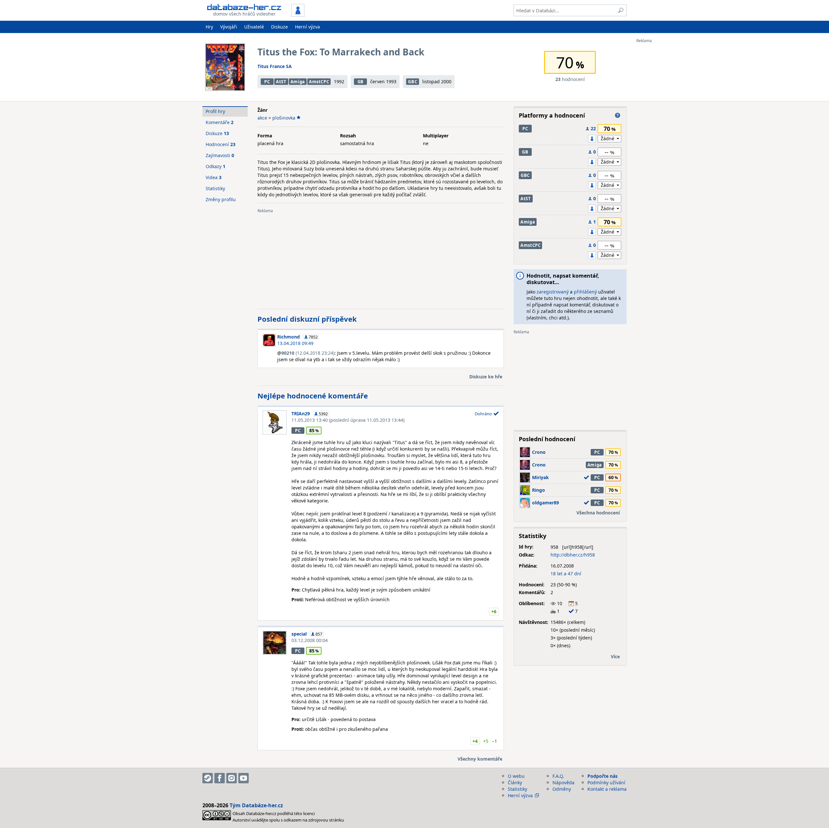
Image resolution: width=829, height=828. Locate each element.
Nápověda (563, 782)
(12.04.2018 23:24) (308, 353)
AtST (281, 82)
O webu (516, 776)
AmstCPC (319, 82)
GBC (412, 82)
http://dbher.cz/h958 (573, 555)
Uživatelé (254, 27)
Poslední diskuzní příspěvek (307, 319)
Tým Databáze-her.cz (256, 805)
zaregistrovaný (553, 292)
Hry (209, 27)
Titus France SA (274, 66)
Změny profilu (221, 199)
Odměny (561, 789)
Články (515, 782)
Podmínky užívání (606, 782)
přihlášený (585, 292)
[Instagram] (231, 778)
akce (262, 118)
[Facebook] (219, 778)
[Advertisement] (662, 140)
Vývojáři (228, 27)
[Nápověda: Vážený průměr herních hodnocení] (617, 115)
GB (361, 82)
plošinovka (283, 118)
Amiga (297, 82)
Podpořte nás (602, 776)
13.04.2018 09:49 (295, 343)
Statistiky (215, 188)
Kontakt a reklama (607, 789)
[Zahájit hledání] (621, 10)
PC (267, 82)
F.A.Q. (558, 776)
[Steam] (207, 778)
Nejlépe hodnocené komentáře (312, 395)
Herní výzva (307, 27)
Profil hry (215, 111)
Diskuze (279, 27)
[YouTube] (243, 778)
